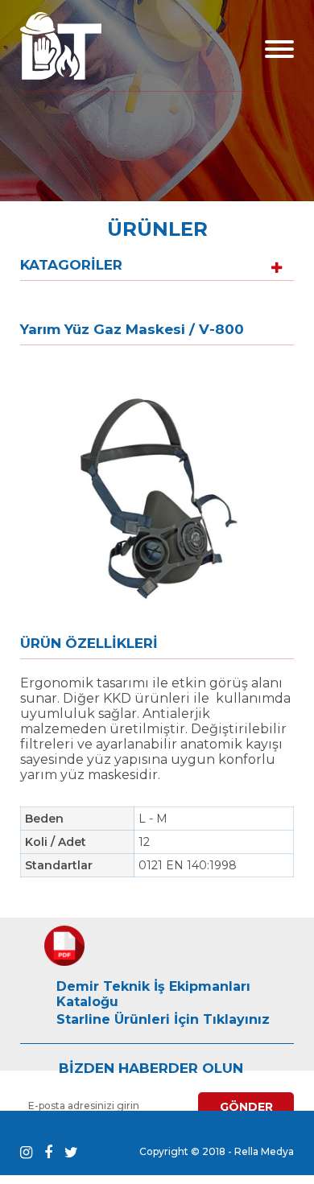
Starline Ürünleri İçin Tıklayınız (163, 1019)
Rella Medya (264, 1151)
